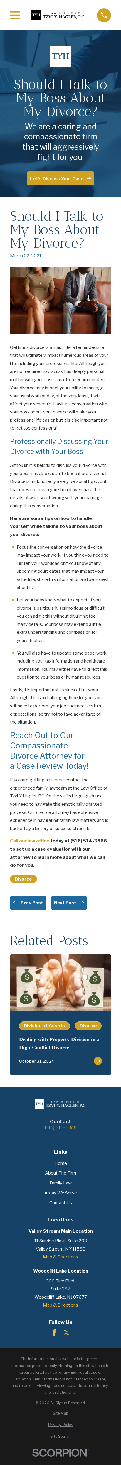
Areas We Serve (60, 1193)
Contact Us (60, 1202)
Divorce (23, 879)
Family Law (61, 1183)
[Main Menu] (15, 15)
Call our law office (29, 841)
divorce (56, 780)
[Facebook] (54, 1332)
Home (60, 1163)
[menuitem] (60, 1413)
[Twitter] (66, 1332)
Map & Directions (60, 1257)
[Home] (58, 15)
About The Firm (60, 1173)
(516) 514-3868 (61, 1127)
